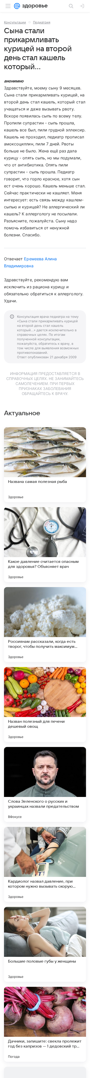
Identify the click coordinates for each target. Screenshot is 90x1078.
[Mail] (17, 6)
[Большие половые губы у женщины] (45, 944)
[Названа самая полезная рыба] (45, 464)
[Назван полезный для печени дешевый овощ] (45, 704)
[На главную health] (34, 6)
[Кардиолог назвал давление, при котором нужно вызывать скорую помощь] (45, 864)
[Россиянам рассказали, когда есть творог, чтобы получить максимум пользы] (45, 624)
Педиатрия (41, 22)
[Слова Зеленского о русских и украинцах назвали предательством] (45, 784)
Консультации (15, 22)
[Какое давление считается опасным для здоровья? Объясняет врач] (45, 544)
